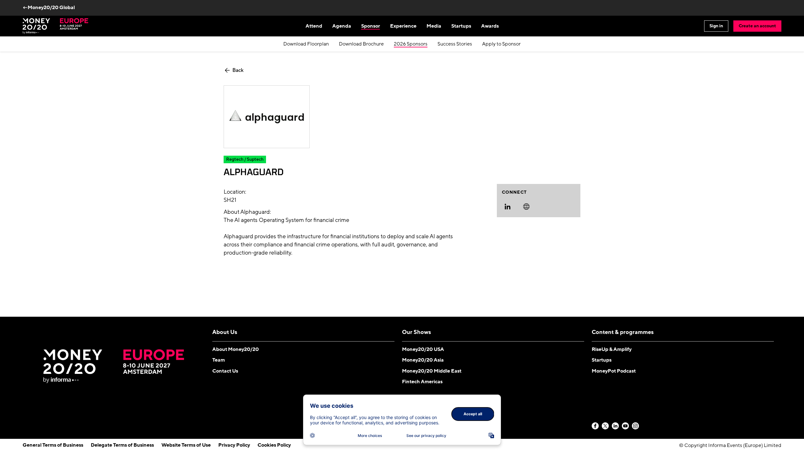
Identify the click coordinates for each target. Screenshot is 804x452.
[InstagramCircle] (635, 426)
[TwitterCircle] (605, 426)
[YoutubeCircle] (625, 426)
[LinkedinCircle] (615, 426)
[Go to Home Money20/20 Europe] (55, 26)
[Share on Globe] (526, 206)
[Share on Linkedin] (507, 206)
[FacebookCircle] (595, 426)
